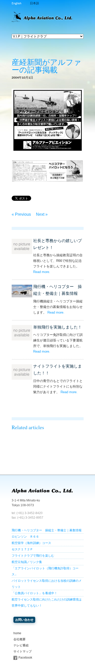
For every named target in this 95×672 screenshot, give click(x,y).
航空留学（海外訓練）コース (31, 543)
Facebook (25, 657)
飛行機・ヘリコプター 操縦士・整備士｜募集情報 (47, 530)
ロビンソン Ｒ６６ (25, 536)
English (16, 3)
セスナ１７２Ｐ (22, 549)
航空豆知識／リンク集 (27, 562)
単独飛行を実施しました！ (57, 327)
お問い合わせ (24, 620)
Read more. (41, 272)
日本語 (34, 3)
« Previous (21, 214)
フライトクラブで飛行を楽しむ (33, 555)
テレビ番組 (21, 645)
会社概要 (19, 639)
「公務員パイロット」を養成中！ (34, 593)
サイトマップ (22, 651)
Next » (42, 214)
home (17, 633)
